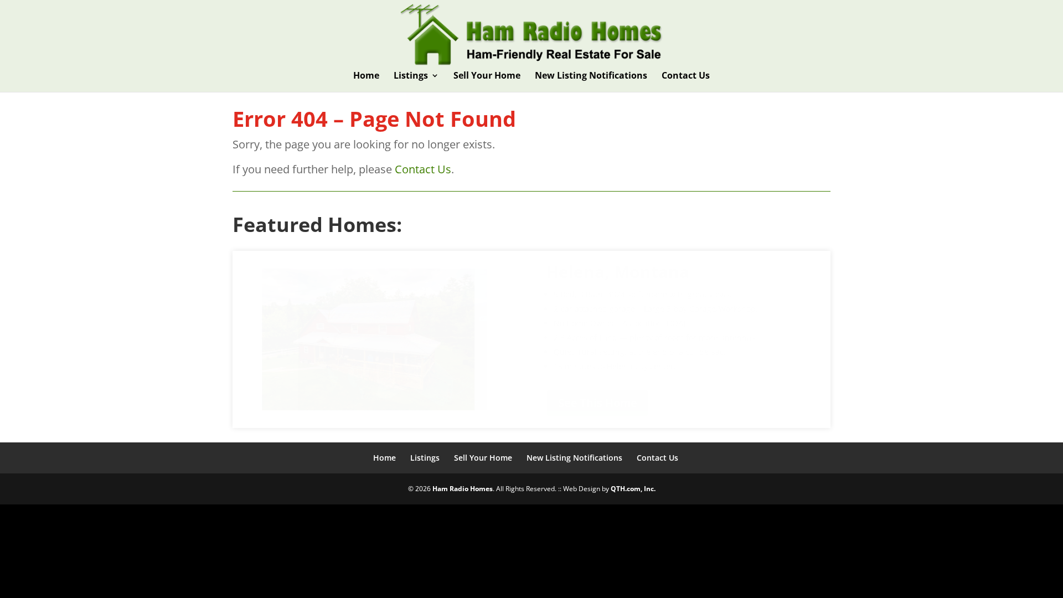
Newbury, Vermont (625, 287)
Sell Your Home (486, 76)
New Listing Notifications (591, 76)
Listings (411, 76)
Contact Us (686, 76)
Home (366, 76)
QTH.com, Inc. (633, 488)
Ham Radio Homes (462, 488)
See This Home (597, 418)
